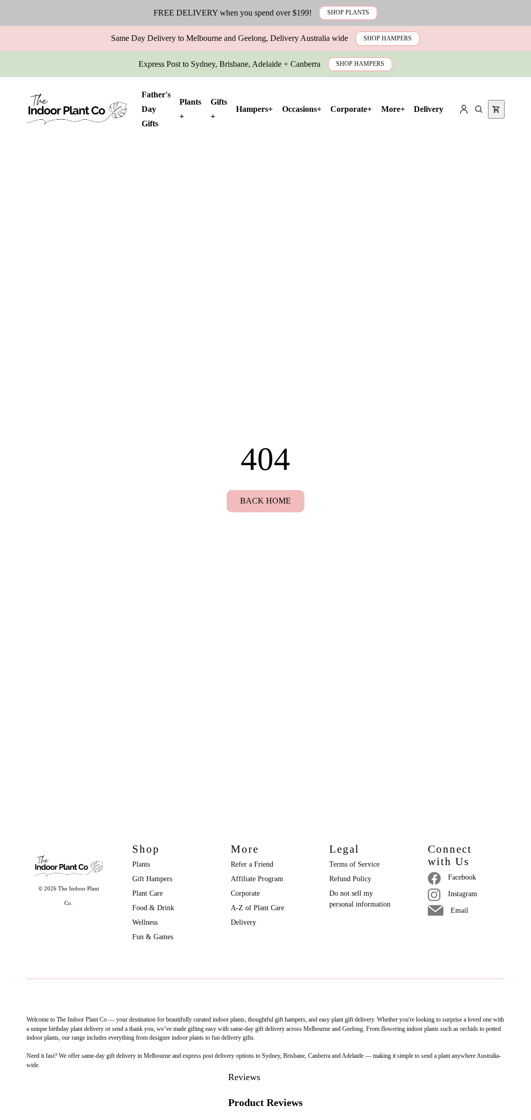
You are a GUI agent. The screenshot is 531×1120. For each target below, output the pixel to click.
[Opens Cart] (496, 109)
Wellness (145, 922)
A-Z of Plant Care (257, 908)
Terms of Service (354, 864)
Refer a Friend (252, 864)
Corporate (245, 893)
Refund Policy (350, 879)
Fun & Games (152, 937)
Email (459, 910)
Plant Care (147, 893)
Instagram (462, 894)
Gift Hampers (152, 879)
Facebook (462, 877)
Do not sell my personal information (359, 898)
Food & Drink (153, 908)
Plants (141, 864)
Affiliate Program (257, 879)
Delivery (243, 922)
